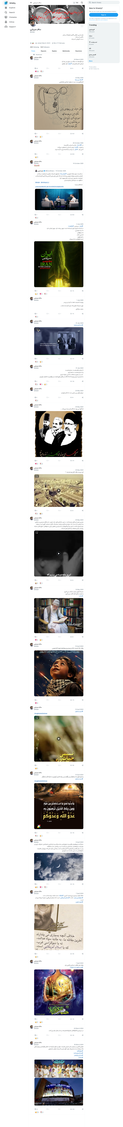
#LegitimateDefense (41, 713)
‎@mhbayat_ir (45, 182)
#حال (76, 149)
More (90, 61)
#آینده (76, 147)
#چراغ (70, 63)
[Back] (31, 3)
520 (45, 47)
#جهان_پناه (63, 174)
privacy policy (92, 20)
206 (34, 47)
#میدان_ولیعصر (78, 1055)
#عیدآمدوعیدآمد (78, 1053)
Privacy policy (92, 67)
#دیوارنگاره (80, 1051)
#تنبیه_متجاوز (79, 711)
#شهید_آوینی (79, 902)
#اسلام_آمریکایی (65, 898)
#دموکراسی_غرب (78, 898)
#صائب (81, 596)
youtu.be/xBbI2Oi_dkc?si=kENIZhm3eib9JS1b (49, 187)
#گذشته (79, 145)
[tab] (33, 51)
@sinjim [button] (36, 59)
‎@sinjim (37, 182)
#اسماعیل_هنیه (78, 325)
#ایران (81, 226)
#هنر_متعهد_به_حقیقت (76, 967)
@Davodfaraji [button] (49, 171)
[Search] (82, 2)
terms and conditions (103, 20)
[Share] (82, 68)
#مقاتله (61, 895)
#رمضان (80, 1057)
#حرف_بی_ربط (79, 80)
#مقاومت (71, 226)
